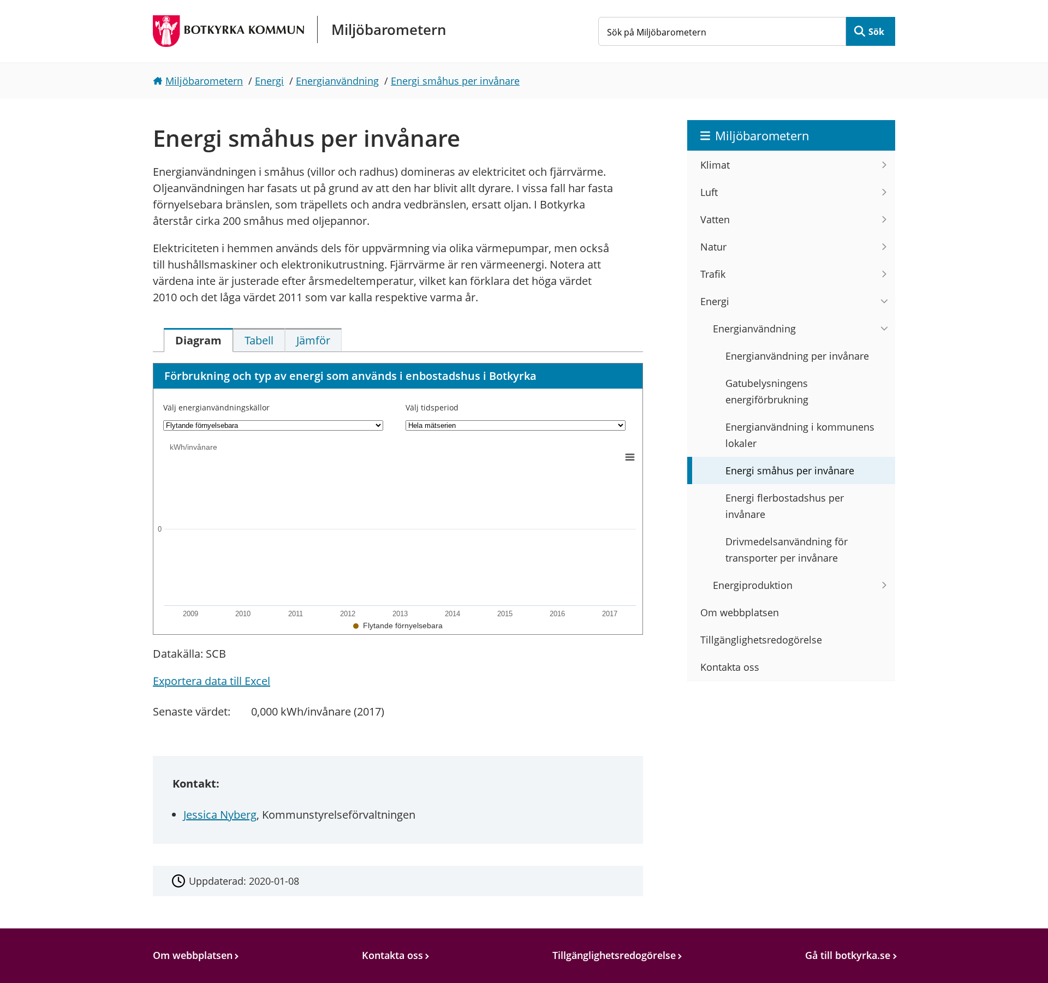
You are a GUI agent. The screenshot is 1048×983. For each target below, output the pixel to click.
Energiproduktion (753, 585)
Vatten (715, 219)
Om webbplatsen (739, 612)
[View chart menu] (629, 457)
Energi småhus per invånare (455, 80)
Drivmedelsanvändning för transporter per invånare (786, 549)
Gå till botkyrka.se (847, 955)
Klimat (715, 164)
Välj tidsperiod (432, 407)
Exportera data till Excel (211, 681)
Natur (713, 246)
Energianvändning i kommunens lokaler (799, 435)
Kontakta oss (729, 667)
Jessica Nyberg (220, 814)
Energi (269, 80)
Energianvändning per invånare (797, 355)
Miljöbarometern (204, 80)
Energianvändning (337, 80)
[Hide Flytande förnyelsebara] (398, 625)
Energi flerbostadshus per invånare (784, 506)
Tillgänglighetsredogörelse (761, 639)
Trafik (712, 274)
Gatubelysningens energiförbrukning (766, 391)
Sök (876, 32)
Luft (709, 192)
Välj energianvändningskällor (216, 407)
